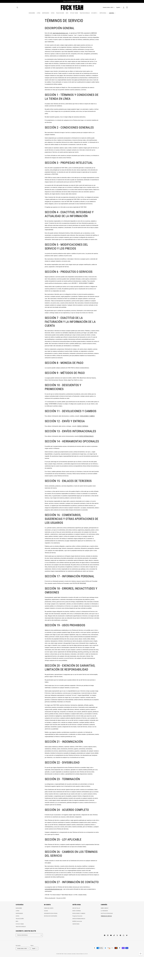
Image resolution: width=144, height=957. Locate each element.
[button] (17, 7)
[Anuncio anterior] (16, 1)
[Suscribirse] (41, 935)
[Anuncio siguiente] (127, 1)
